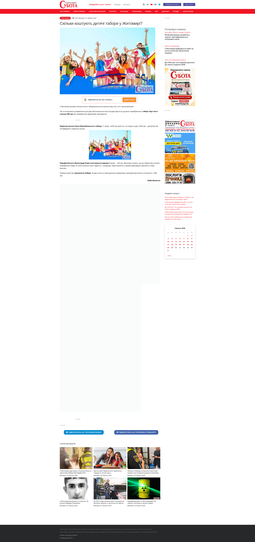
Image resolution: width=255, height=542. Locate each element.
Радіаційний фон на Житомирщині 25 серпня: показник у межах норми (141, 502)
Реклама (117, 4)
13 (180, 242)
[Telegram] (159, 4)
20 (180, 245)
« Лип (169, 256)
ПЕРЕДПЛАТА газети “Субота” (100, 4)
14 (184, 242)
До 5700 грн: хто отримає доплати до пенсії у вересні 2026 (180, 63)
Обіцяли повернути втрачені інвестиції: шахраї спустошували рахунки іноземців (142, 472)
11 (172, 242)
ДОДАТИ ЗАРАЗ (129, 100)
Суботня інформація (172, 46)
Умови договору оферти (68, 535)
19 (176, 245)
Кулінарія (168, 32)
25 (172, 247)
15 (188, 242)
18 (172, 245)
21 (184, 245)
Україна (187, 32)
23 (192, 245)
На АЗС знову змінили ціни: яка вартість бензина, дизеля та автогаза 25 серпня (109, 502)
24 (168, 247)
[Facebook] (155, 4)
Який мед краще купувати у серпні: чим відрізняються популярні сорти (177, 37)
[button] (144, 4)
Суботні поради (178, 32)
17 (168, 245)
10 (168, 242)
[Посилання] (68, 4)
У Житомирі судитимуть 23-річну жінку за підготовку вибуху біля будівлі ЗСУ (75, 472)
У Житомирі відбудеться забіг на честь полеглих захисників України (179, 50)
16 (192, 242)
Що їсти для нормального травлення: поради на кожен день (108, 472)
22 (188, 245)
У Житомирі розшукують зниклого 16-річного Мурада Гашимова (74, 502)
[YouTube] (151, 4)
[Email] (147, 4)
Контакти (126, 4)
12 (176, 242)
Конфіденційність (66, 538)
